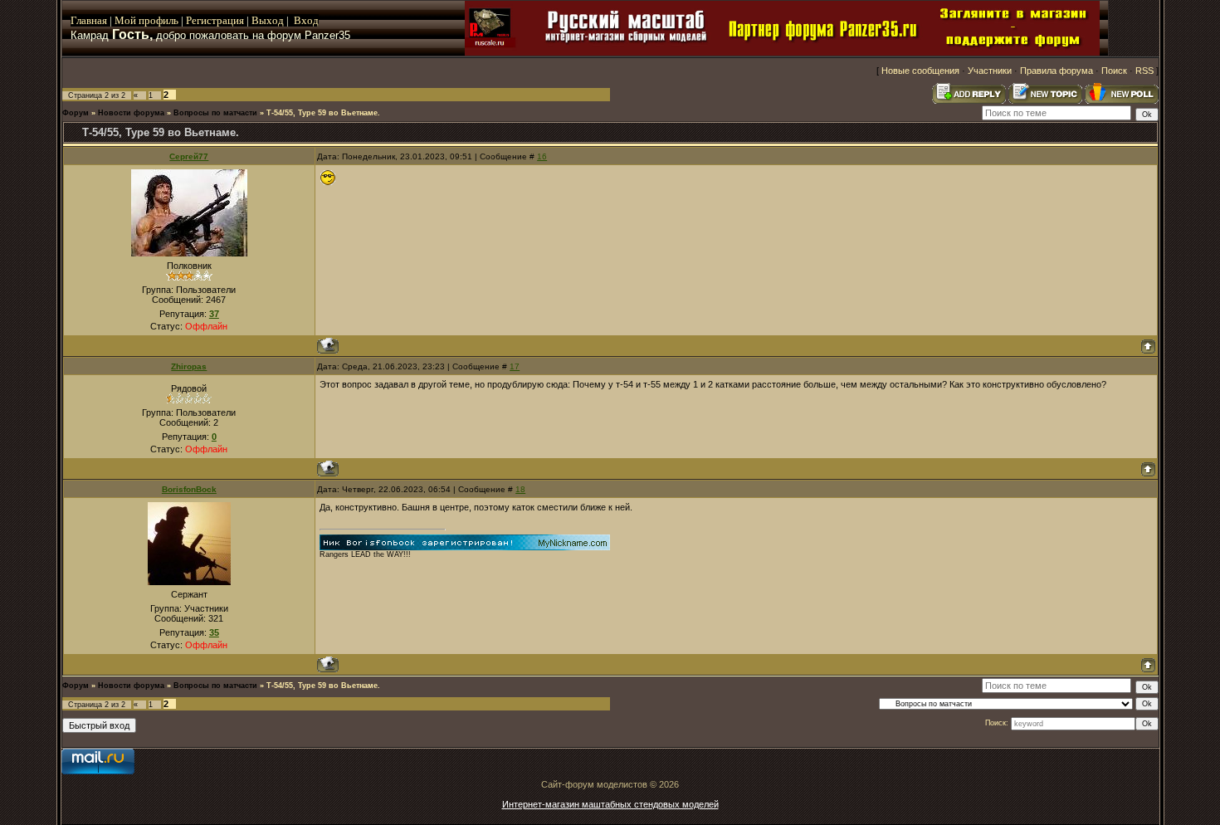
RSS (1144, 71)
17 (515, 366)
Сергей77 (188, 156)
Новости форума (131, 113)
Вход (306, 20)
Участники (990, 71)
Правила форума (1056, 71)
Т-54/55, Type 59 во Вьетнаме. (323, 113)
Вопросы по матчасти (215, 113)
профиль (157, 20)
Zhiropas (189, 366)
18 (520, 489)
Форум (75, 113)
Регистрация (215, 20)
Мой (125, 20)
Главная (89, 20)
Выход (268, 20)
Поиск (1114, 71)
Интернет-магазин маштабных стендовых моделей (610, 804)
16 (542, 156)
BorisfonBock (189, 489)
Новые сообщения (920, 71)
